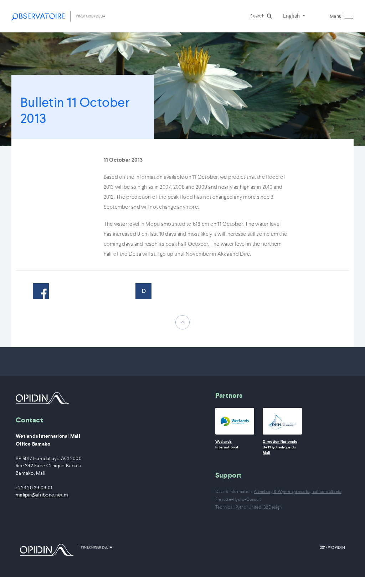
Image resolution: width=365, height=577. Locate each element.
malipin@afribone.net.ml (43, 495)
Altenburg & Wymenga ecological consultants (297, 491)
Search (257, 16)
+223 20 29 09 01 (34, 488)
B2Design (272, 507)
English (292, 15)
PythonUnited (249, 507)
